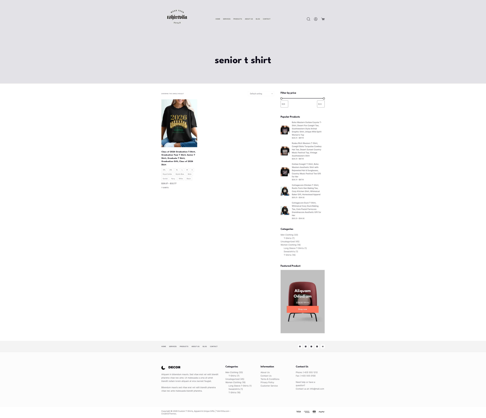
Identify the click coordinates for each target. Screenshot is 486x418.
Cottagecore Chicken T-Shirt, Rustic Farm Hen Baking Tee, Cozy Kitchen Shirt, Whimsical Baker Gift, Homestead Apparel (306, 190)
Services (226, 19)
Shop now (302, 309)
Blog (258, 19)
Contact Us (266, 375)
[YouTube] (317, 346)
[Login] (315, 19)
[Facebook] (300, 346)
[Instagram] (311, 346)
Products (237, 19)
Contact (266, 19)
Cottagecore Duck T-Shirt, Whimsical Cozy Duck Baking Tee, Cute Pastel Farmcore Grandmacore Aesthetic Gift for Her (306, 209)
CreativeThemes (168, 413)
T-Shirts (165, 188)
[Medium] (323, 346)
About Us (249, 19)
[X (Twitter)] (306, 346)
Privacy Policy (267, 382)
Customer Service (269, 385)
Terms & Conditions (270, 379)
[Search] (308, 19)
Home (218, 19)
